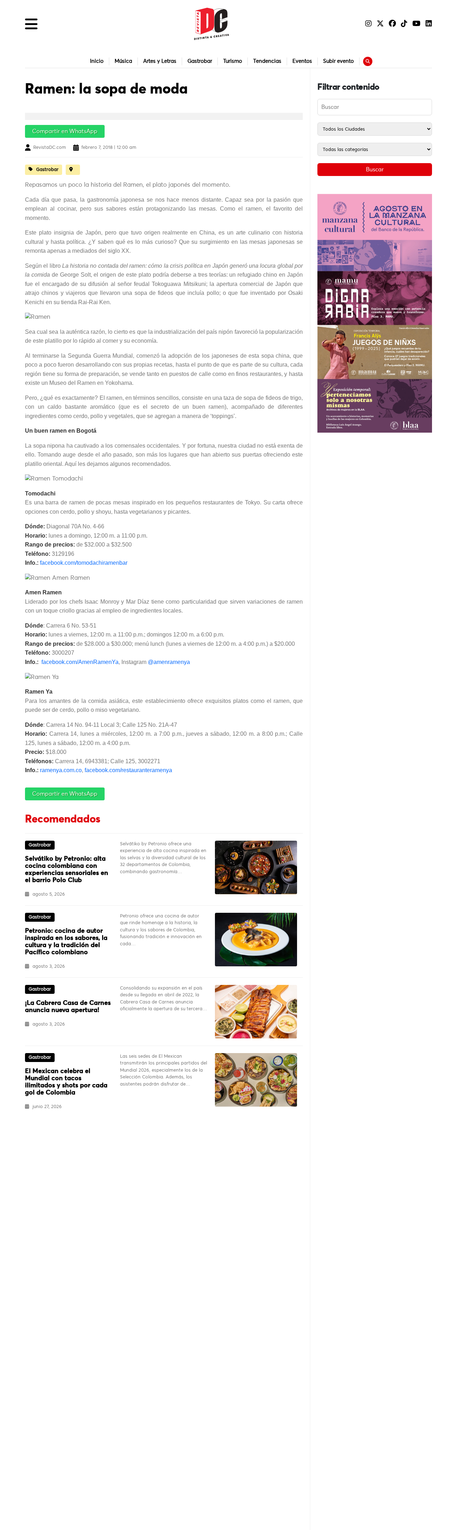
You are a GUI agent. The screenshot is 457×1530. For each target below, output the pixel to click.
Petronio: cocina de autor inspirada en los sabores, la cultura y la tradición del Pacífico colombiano (66, 942)
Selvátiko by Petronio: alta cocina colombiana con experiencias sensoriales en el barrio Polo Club (66, 870)
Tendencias (267, 61)
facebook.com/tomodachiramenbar (83, 563)
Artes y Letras (159, 61)
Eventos (302, 61)
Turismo (232, 61)
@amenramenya (169, 662)
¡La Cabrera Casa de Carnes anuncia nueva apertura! (68, 1006)
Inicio (97, 61)
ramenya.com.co (61, 770)
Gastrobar (199, 61)
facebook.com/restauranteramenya (128, 770)
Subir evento (338, 61)
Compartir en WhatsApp (64, 131)
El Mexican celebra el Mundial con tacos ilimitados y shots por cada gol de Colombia (66, 1082)
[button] (31, 24)
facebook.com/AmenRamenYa (80, 662)
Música (123, 61)
